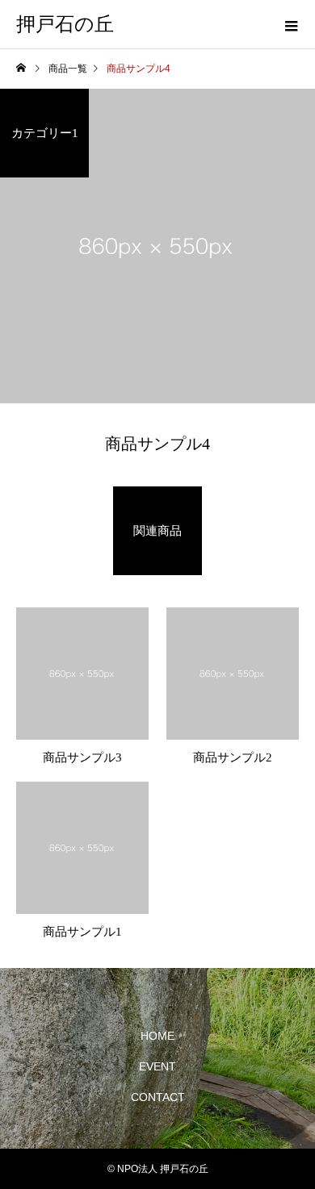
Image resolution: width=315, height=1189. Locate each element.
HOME (157, 1035)
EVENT (157, 1066)
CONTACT (158, 1097)
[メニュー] (291, 24)
